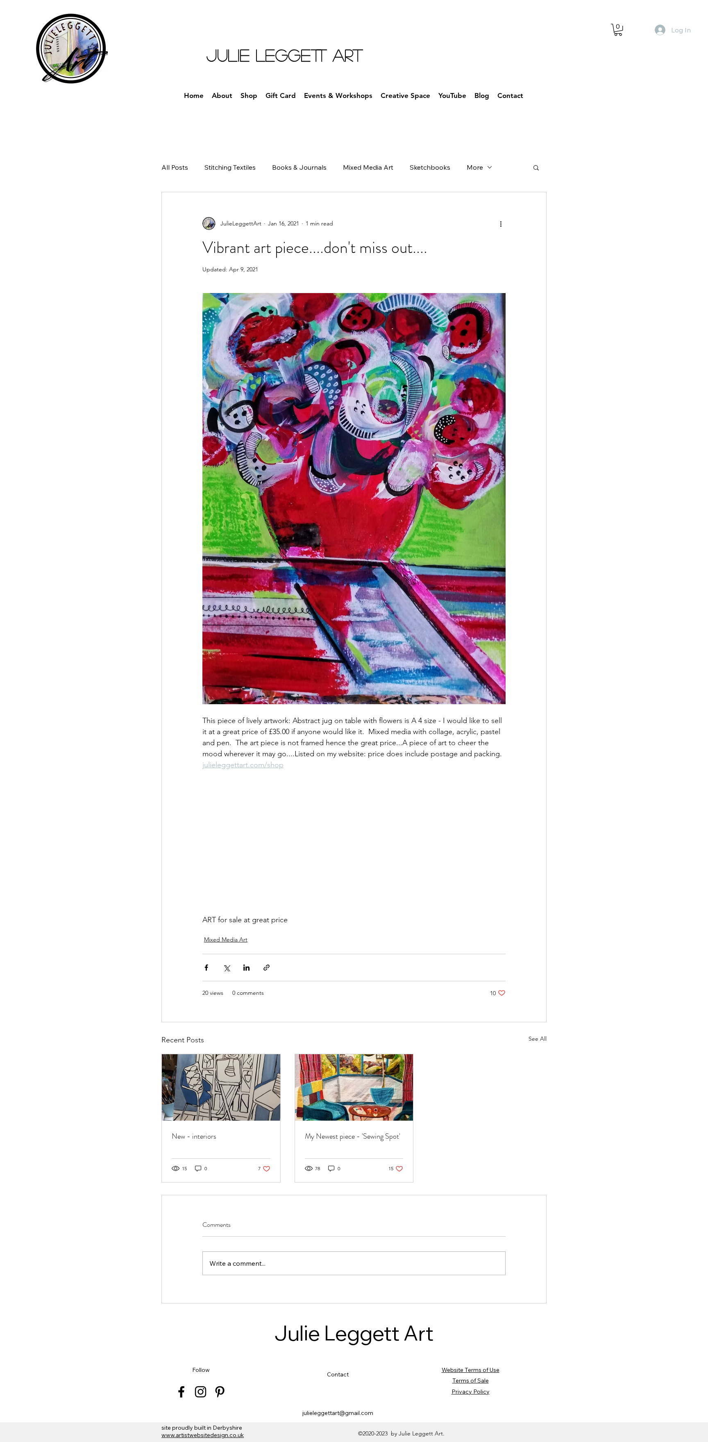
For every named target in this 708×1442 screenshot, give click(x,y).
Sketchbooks (430, 167)
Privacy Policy (471, 1391)
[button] (618, 30)
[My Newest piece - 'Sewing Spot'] (354, 1087)
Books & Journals (299, 167)
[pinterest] (219, 1391)
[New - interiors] (221, 1087)
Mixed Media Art (368, 167)
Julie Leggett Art (353, 1333)
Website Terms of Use (470, 1370)
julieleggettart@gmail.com (337, 1413)
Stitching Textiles (230, 167)
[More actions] (501, 223)
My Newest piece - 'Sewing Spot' (352, 1136)
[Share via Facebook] (206, 967)
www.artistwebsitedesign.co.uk (202, 1435)
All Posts (174, 167)
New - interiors (194, 1136)
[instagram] (200, 1391)
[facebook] (181, 1391)
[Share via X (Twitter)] (226, 967)
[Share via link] (266, 967)
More (475, 167)
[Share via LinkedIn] (246, 967)
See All (538, 1038)
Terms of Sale (470, 1380)
